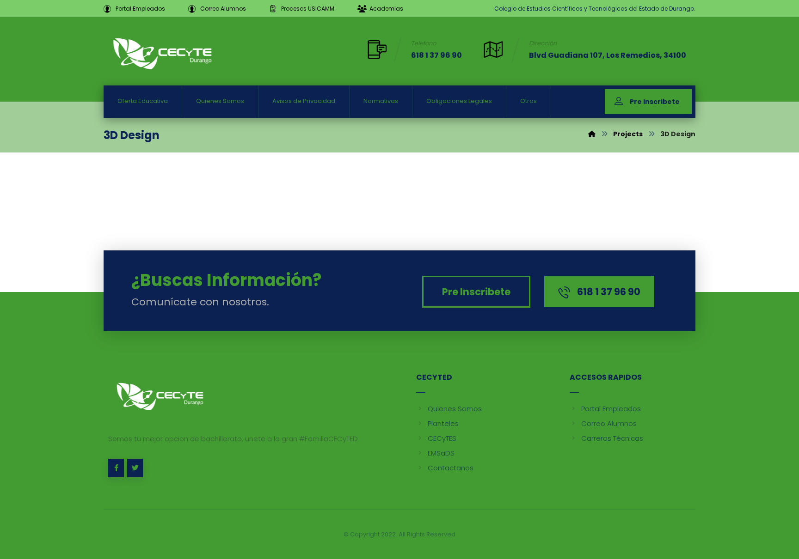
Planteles (443, 423)
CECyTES (442, 438)
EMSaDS (441, 453)
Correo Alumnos (609, 423)
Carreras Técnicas (612, 438)
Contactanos (450, 468)
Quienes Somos (455, 408)
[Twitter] (135, 468)
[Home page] (592, 134)
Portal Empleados (611, 408)
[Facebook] (116, 468)
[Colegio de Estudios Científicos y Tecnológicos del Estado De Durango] (161, 52)
